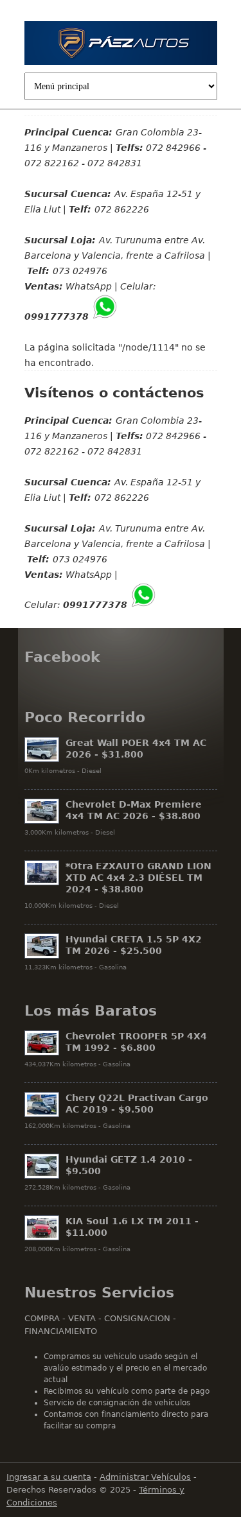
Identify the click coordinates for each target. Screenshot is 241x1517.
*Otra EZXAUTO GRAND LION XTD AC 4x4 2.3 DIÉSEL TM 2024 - (138, 877)
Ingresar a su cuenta (48, 1477)
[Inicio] (120, 45)
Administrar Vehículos (145, 1477)
